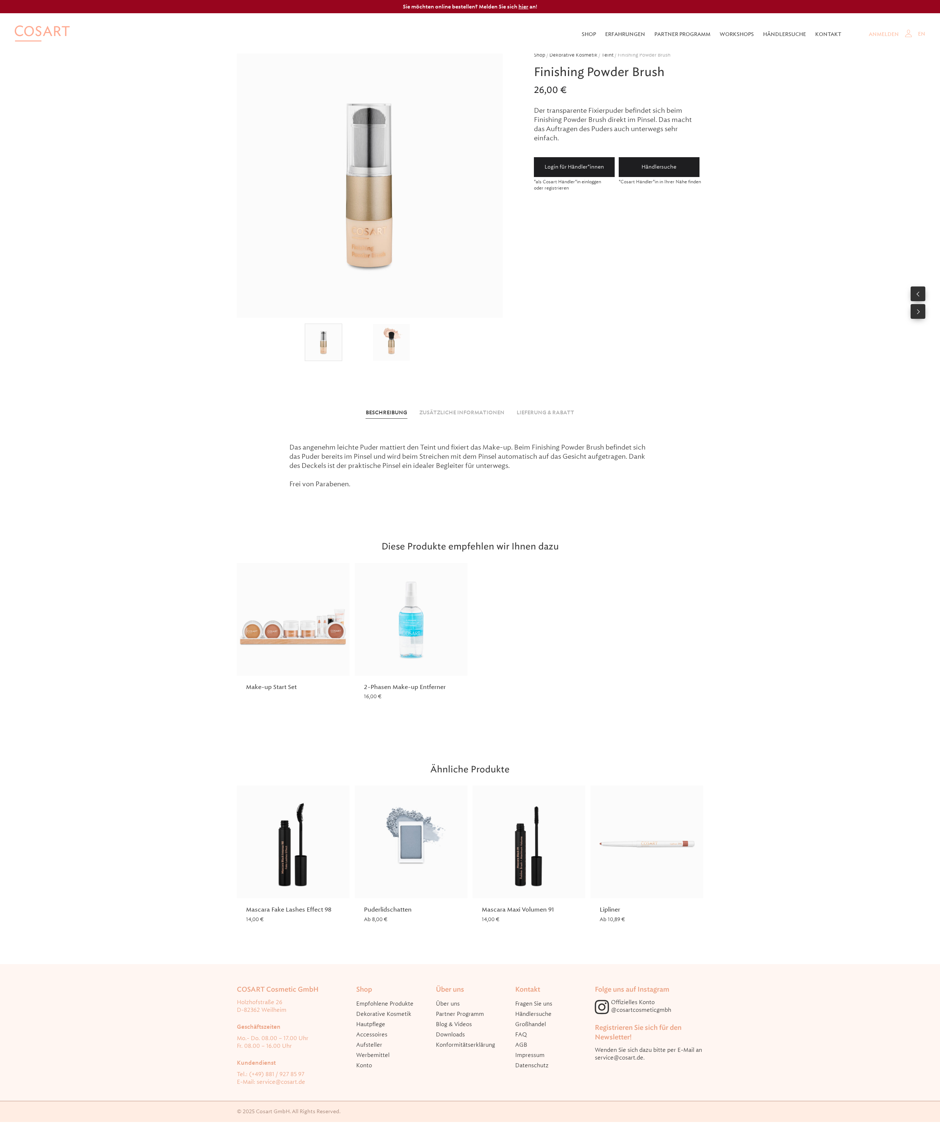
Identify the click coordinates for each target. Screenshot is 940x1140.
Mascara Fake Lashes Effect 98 (289, 909)
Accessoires (371, 1034)
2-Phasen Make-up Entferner (405, 687)
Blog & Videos (454, 1024)
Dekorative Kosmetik (573, 55)
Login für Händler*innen (574, 166)
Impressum (530, 1055)
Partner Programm (460, 1014)
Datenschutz (532, 1065)
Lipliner (610, 909)
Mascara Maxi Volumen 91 (518, 909)
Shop (589, 34)
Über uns (448, 1003)
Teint (607, 55)
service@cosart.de (281, 1082)
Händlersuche (784, 34)
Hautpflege (370, 1024)
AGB (521, 1045)
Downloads (450, 1034)
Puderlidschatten (388, 909)
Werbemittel (373, 1055)
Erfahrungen (625, 34)
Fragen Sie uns (533, 1003)
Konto (364, 1065)
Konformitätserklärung (465, 1045)
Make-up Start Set (271, 687)
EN (921, 33)
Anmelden (884, 34)
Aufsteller (369, 1045)
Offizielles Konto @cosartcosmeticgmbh (641, 1006)
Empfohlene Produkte (384, 1003)
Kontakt (828, 34)
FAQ (521, 1034)
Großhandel (530, 1024)
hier (523, 6)
